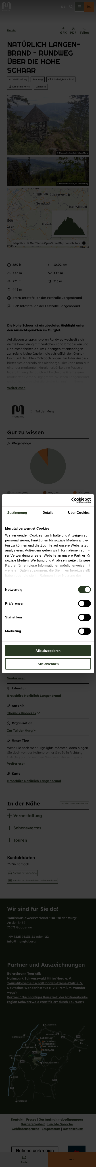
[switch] (84, 603)
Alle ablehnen (48, 664)
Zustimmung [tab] (17, 512)
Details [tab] (48, 512)
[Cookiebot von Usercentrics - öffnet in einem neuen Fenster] (71, 500)
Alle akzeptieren (48, 651)
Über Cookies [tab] (79, 512)
